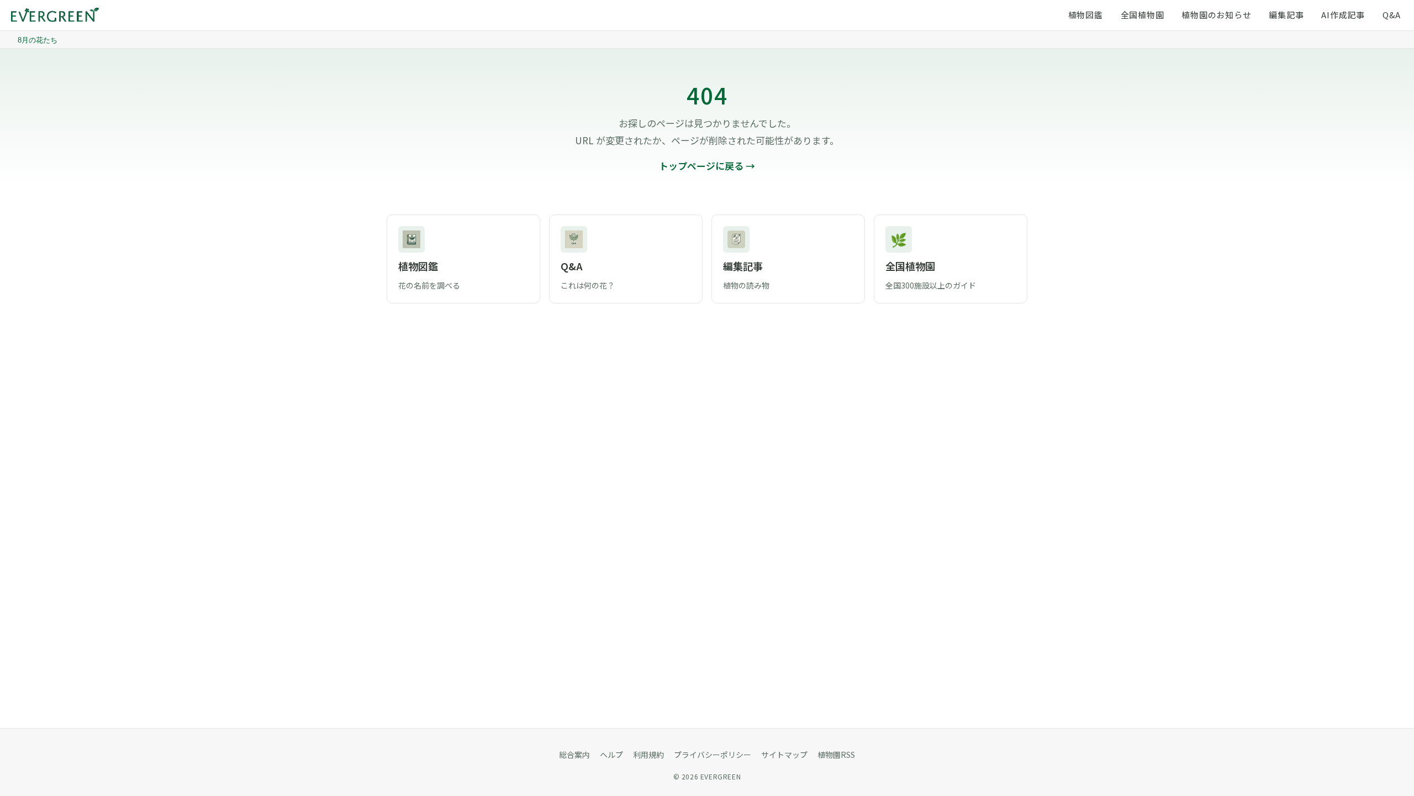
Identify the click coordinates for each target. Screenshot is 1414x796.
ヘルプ (611, 754)
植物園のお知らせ (1216, 14)
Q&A (1392, 14)
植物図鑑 (1085, 14)
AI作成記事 (1343, 14)
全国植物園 (1142, 14)
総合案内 (574, 754)
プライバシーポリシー (712, 754)
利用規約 (648, 754)
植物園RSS (836, 754)
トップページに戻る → (707, 165)
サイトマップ (784, 754)
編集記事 (1286, 14)
